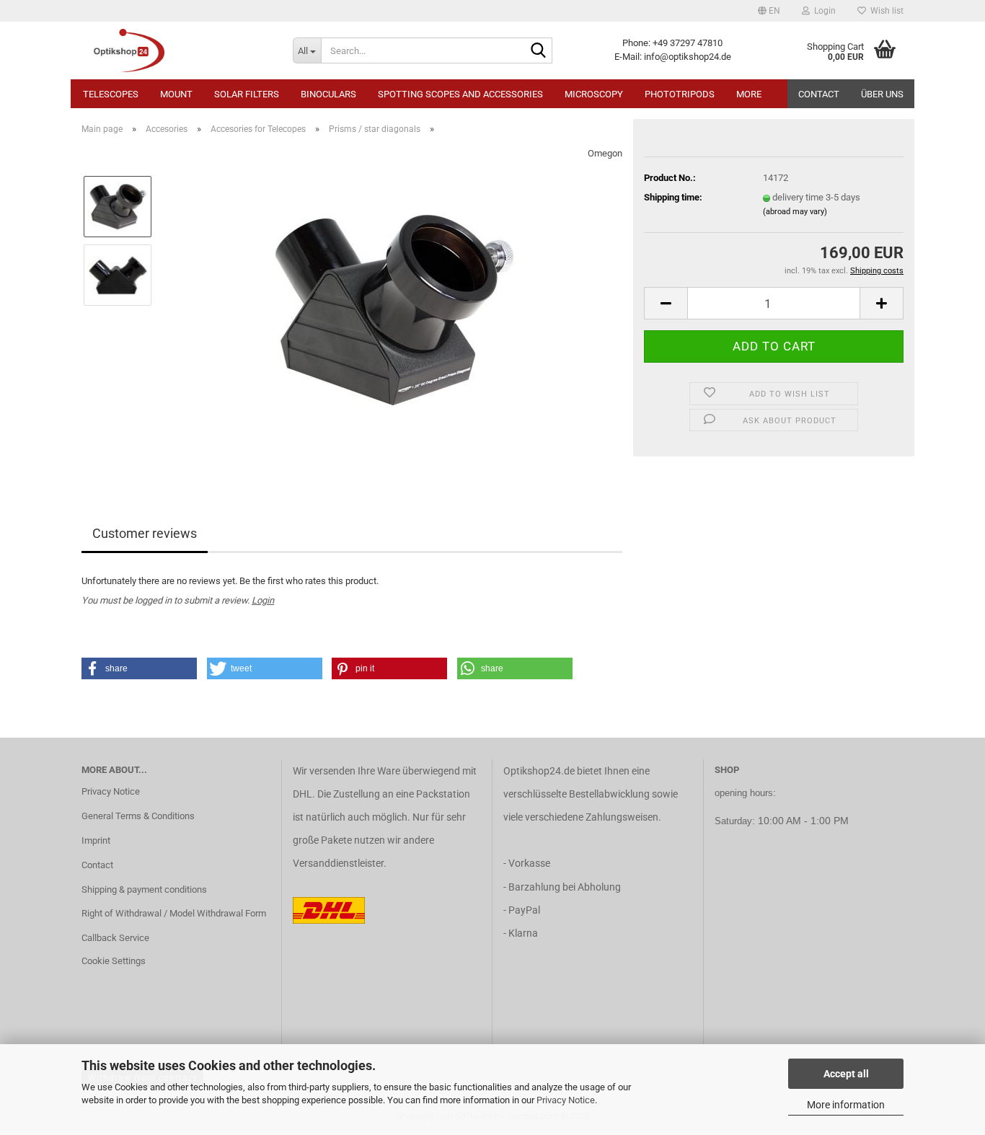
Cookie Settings (113, 960)
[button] (769, 11)
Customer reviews (144, 533)
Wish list (885, 11)
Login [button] (823, 11)
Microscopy (594, 94)
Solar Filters (246, 94)
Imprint (95, 840)
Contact (818, 94)
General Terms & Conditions (138, 816)
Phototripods (680, 94)
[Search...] (538, 51)
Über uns (882, 94)
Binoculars (328, 94)
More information (846, 1104)
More (748, 94)
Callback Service (115, 937)
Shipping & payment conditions (144, 889)
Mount (176, 94)
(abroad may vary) (795, 211)
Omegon (605, 153)
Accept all (846, 1073)
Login (263, 600)
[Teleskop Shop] (176, 50)
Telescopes (110, 94)
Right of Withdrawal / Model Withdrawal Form (173, 913)
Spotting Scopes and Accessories (460, 94)
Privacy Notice (565, 1100)
